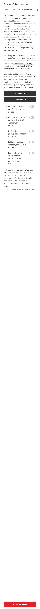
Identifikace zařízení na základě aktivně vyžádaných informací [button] (16, 121)
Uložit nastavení (20, 604)
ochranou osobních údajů (23, 63)
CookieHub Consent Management (22, 189)
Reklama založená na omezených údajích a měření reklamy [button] (17, 145)
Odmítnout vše (20, 99)
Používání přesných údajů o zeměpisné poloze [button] (16, 109)
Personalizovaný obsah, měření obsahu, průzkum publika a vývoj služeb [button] (15, 158)
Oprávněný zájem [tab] (25, 10)
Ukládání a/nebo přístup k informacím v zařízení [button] (17, 134)
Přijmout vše (20, 93)
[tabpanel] (20, 104)
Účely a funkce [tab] (9, 10)
